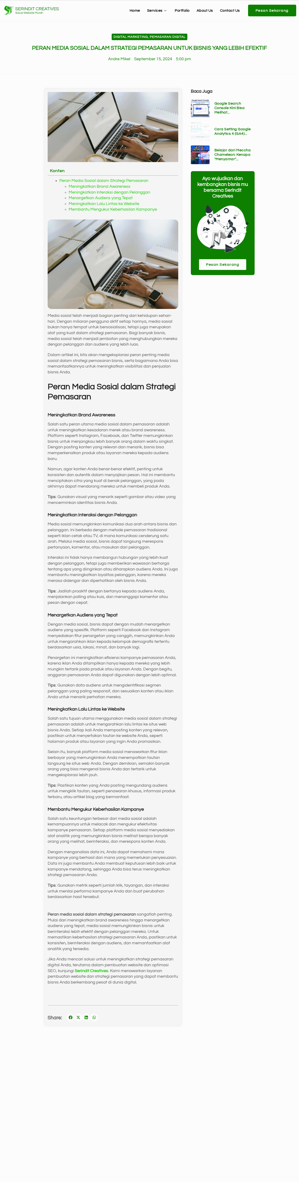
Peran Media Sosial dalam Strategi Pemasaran (103, 181)
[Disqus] (149, 1107)
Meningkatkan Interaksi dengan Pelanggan (109, 192)
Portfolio (182, 10)
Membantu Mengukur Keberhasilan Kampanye (113, 209)
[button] (71, 1018)
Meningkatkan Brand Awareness (99, 186)
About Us (205, 10)
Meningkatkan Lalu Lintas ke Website (104, 204)
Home (135, 10)
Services (155, 10)
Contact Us (230, 10)
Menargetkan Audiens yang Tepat (101, 198)
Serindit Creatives (91, 971)
